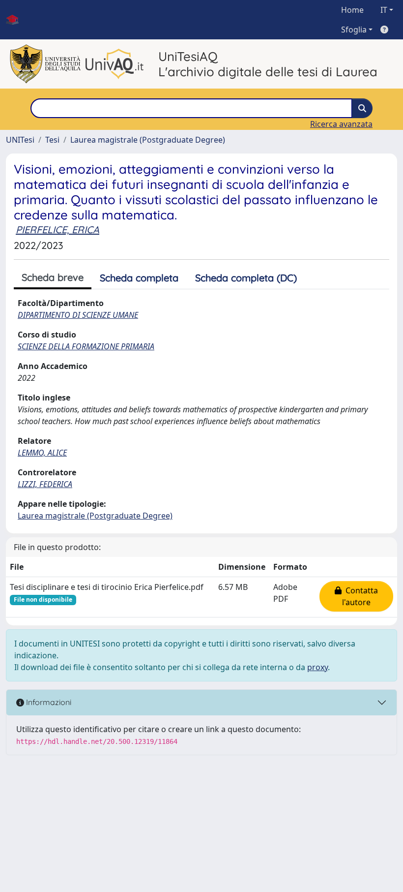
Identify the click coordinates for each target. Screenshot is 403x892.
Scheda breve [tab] (53, 277)
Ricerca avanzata (341, 124)
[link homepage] (16, 20)
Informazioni (47, 702)
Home (352, 9)
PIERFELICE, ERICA (57, 229)
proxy (317, 667)
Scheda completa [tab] (139, 278)
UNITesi (20, 139)
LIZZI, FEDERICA (45, 484)
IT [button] (383, 9)
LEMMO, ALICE (42, 452)
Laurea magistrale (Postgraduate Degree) (147, 139)
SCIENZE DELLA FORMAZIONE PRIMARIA (86, 346)
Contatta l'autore (360, 596)
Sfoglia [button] (354, 29)
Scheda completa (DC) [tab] (246, 278)
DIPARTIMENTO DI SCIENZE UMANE (78, 314)
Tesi (52, 139)
